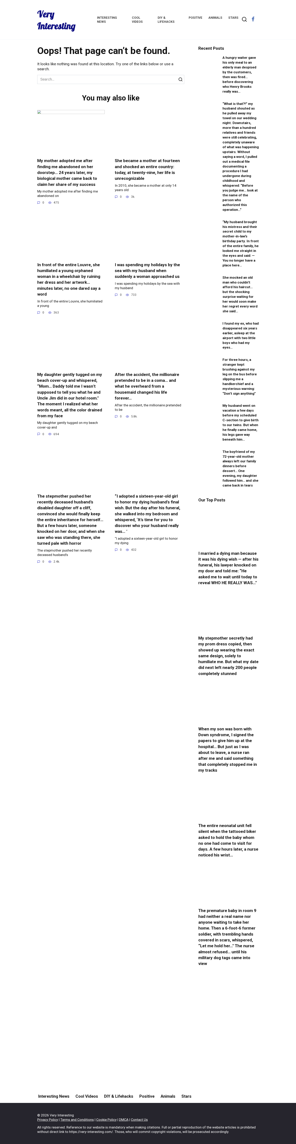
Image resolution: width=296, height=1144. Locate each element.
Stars (233, 18)
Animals (215, 18)
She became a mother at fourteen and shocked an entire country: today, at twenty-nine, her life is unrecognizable (147, 169)
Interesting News (53, 1096)
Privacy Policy (47, 1120)
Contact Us (139, 1120)
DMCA (123, 1120)
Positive (195, 18)
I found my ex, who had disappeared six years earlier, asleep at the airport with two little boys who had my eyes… (241, 335)
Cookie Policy (106, 1120)
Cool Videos (87, 1096)
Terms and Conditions (77, 1120)
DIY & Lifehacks (118, 1096)
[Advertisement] (228, 1045)
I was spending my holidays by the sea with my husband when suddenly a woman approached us (147, 270)
